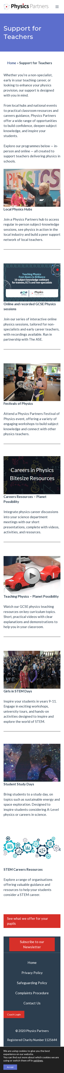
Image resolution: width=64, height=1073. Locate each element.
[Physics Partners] (26, 7)
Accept (10, 1067)
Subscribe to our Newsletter (32, 944)
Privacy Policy (32, 973)
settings (38, 1060)
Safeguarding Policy (32, 983)
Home (11, 63)
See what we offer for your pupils (27, 921)
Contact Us (32, 1003)
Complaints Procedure (32, 993)
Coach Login (14, 1014)
